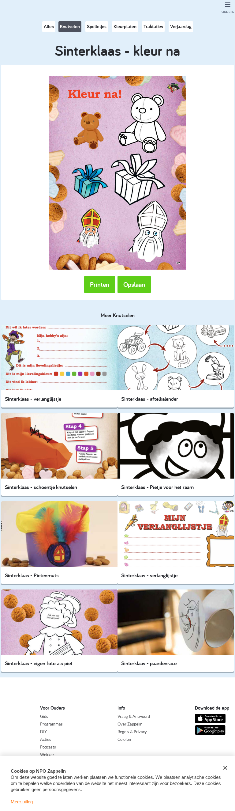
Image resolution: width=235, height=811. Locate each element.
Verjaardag (181, 26)
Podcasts (48, 747)
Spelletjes (96, 26)
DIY (43, 732)
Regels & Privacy (132, 732)
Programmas (51, 724)
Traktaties (153, 26)
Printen (99, 284)
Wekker (47, 754)
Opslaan (134, 284)
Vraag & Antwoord (134, 716)
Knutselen (70, 26)
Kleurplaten (125, 26)
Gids (44, 716)
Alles (49, 26)
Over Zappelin (130, 724)
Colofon (124, 739)
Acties (45, 739)
